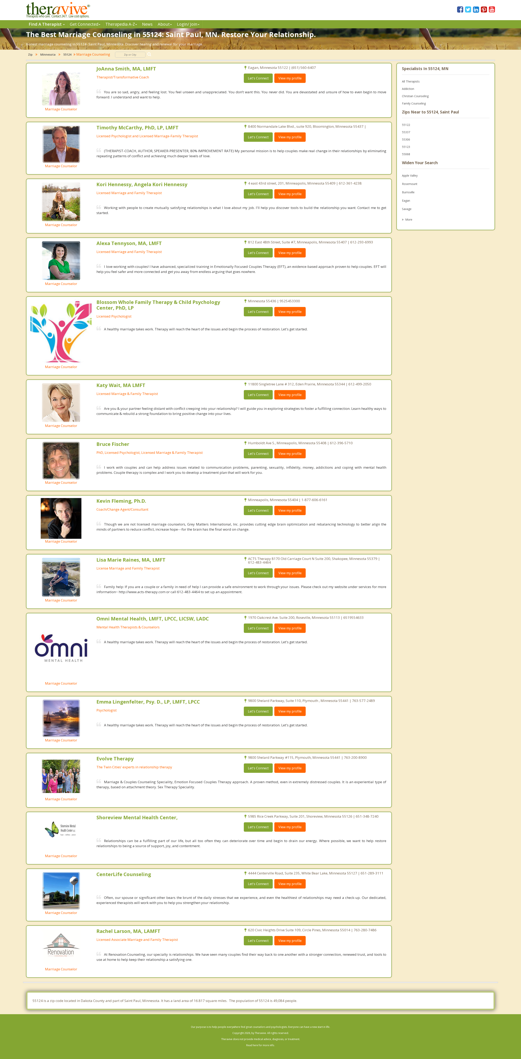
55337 (406, 132)
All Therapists (411, 81)
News (147, 24)
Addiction (408, 89)
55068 (406, 154)
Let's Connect (258, 78)
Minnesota (48, 54)
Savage (407, 209)
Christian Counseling (415, 96)
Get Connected (84, 24)
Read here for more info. (260, 1045)
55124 (67, 54)
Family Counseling (414, 103)
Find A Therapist (46, 24)
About (164, 24)
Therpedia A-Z (120, 24)
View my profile (290, 78)
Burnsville (408, 192)
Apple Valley (410, 175)
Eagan (406, 200)
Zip (30, 54)
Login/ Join (187, 24)
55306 (406, 139)
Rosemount (409, 184)
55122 (406, 125)
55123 (406, 147)
